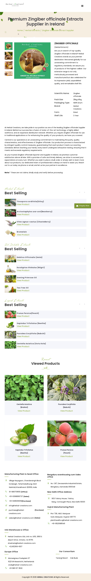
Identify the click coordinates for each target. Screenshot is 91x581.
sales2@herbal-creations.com (21, 518)
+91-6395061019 (15, 501)
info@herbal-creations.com (20, 505)
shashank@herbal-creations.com (22, 543)
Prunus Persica (66, 450)
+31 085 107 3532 (15, 568)
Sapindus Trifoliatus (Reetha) (31, 323)
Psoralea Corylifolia (66, 404)
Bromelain (22, 232)
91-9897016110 (15, 492)
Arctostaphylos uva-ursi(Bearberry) (34, 211)
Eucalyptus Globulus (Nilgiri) (31, 267)
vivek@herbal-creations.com (20, 565)
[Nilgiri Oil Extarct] (10, 268)
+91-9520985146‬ (58, 523)
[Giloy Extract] (10, 202)
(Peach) (66, 453)
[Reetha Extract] (10, 324)
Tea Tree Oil (23, 288)
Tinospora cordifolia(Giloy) (30, 201)
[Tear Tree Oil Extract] (10, 289)
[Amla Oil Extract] (10, 258)
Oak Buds (74, 558)
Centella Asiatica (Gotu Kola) (31, 343)
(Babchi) (67, 407)
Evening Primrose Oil (27, 277)
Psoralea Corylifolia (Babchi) (31, 333)
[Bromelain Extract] (10, 233)
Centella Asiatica (24, 404)
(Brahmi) (24, 407)
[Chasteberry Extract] (10, 223)
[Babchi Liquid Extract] (10, 335)
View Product (23, 204)
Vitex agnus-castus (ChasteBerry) (34, 222)
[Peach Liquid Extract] (10, 314)
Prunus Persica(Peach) (28, 313)
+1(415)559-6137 (15, 546)
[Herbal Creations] (15, 4)
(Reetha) (24, 453)
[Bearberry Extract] (10, 213)
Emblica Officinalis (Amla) (30, 257)
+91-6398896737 (16, 496)
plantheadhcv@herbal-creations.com (66, 520)
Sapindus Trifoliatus (24, 450)
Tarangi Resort (62, 558)
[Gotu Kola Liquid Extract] (10, 345)
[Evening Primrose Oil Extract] (10, 279)
